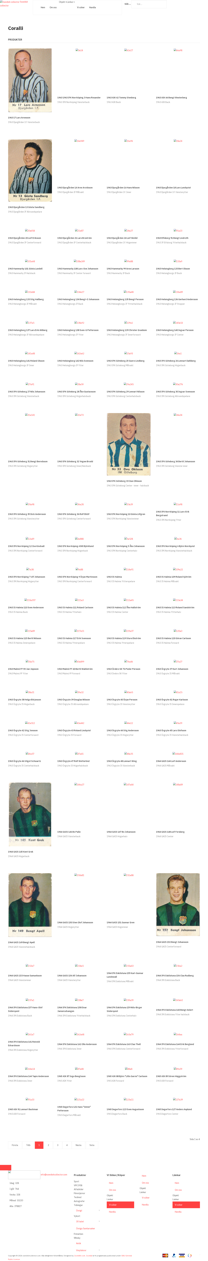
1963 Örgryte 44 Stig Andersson (123, 730)
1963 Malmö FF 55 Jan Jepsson (23, 669)
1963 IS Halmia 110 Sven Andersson (26, 607)
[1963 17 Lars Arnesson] (30, 80)
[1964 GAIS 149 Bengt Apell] (29, 905)
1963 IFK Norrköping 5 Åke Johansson (126, 546)
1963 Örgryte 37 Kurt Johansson (172, 669)
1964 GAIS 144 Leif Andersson (171, 761)
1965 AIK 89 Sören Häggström (171, 1076)
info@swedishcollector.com (54, 1174)
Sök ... (128, 4)
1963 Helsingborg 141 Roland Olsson (26, 360)
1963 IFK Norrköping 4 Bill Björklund (75, 546)
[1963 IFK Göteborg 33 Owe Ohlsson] (129, 444)
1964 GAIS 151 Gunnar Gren (120, 922)
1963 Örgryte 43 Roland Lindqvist (74, 730)
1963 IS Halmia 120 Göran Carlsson (173, 638)
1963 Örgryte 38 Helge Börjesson (24, 699)
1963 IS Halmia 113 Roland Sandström (175, 607)
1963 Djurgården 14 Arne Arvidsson (75, 187)
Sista (92, 1145)
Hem (43, 7)
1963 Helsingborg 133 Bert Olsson (173, 268)
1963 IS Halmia (114, 576)
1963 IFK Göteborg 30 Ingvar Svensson (175, 391)
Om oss (53, 7)
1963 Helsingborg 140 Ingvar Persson (175, 330)
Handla (92, 7)
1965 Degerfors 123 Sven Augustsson (125, 1109)
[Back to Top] (5, 1167)
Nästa (78, 1145)
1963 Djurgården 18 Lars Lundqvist (173, 187)
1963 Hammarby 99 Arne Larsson (123, 268)
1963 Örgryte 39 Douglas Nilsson (73, 699)
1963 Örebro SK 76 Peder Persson (123, 669)
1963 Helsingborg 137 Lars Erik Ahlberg (27, 330)
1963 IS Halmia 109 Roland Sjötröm (173, 576)
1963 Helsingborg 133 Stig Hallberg (26, 299)
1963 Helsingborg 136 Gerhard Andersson (177, 299)
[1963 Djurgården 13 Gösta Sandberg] (30, 170)
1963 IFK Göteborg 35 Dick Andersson (27, 514)
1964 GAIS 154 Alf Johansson (71, 975)
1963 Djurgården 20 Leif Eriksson (24, 238)
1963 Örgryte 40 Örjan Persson (122, 699)
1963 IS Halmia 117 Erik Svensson (74, 638)
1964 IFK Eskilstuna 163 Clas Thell (124, 1044)
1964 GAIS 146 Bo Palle (69, 831)
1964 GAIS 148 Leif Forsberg (170, 831)
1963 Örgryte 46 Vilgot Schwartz (24, 761)
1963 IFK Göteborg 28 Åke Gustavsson (76, 391)
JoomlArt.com (79, 1256)
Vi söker (81, 7)
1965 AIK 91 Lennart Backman (23, 1109)
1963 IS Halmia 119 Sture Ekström (124, 638)
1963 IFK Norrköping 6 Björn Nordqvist (175, 546)
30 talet (80, 1221)
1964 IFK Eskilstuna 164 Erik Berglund (175, 1044)
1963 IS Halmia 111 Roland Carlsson (75, 607)
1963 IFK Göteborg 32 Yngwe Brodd (75, 461)
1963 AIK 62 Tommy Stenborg (121, 97)
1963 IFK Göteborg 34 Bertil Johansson (175, 461)
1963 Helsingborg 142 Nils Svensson (75, 360)
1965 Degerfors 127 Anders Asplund (174, 1109)
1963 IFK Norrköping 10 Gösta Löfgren (126, 514)
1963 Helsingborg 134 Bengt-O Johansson (78, 299)
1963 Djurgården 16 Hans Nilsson (123, 187)
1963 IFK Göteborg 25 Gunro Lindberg (126, 360)
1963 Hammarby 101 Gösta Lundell (25, 268)
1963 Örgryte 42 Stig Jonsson (23, 730)
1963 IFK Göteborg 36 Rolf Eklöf (73, 514)
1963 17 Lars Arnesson (19, 117)
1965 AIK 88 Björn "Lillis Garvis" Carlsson (127, 1076)
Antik (78, 1243)
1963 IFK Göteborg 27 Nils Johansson (26, 391)
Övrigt (79, 1210)
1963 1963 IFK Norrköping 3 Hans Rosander (79, 97)
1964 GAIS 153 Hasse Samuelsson (25, 975)
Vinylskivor (81, 1250)
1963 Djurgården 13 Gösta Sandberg (26, 207)
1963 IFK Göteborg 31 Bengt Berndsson (28, 461)
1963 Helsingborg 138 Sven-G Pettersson (78, 330)
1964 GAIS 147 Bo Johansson (121, 831)
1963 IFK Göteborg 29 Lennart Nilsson (126, 391)
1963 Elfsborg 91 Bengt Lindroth (172, 238)
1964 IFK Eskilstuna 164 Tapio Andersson (28, 1076)
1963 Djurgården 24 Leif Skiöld (122, 238)
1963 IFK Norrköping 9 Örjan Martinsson (77, 576)
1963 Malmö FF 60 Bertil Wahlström (75, 669)
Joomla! (89, 1256)
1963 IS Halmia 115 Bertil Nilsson (24, 638)
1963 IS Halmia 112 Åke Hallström (124, 607)
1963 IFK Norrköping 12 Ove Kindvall (26, 546)
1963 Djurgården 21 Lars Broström (74, 238)
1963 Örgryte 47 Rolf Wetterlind (73, 761)
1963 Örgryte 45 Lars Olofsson (171, 730)
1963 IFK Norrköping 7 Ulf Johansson (26, 576)
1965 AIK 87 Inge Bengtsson (71, 1076)
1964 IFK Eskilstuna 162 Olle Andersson (77, 1044)
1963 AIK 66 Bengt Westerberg (171, 97)
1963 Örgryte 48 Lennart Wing (122, 761)
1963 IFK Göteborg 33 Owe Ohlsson (124, 481)
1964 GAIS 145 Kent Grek (20, 851)
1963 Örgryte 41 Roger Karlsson (172, 699)
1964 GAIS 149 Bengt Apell (21, 942)
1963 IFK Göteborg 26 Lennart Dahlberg (176, 360)
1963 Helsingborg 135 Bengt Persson (125, 299)
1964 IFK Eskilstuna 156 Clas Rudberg (175, 975)
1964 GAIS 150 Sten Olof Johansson (75, 922)
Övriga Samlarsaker (85, 1228)
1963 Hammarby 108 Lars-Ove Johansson (77, 268)
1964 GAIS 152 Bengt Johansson (172, 942)
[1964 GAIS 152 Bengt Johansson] (178, 904)
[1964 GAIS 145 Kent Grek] (30, 814)
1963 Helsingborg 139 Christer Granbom (127, 330)
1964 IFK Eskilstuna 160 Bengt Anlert (174, 1010)
